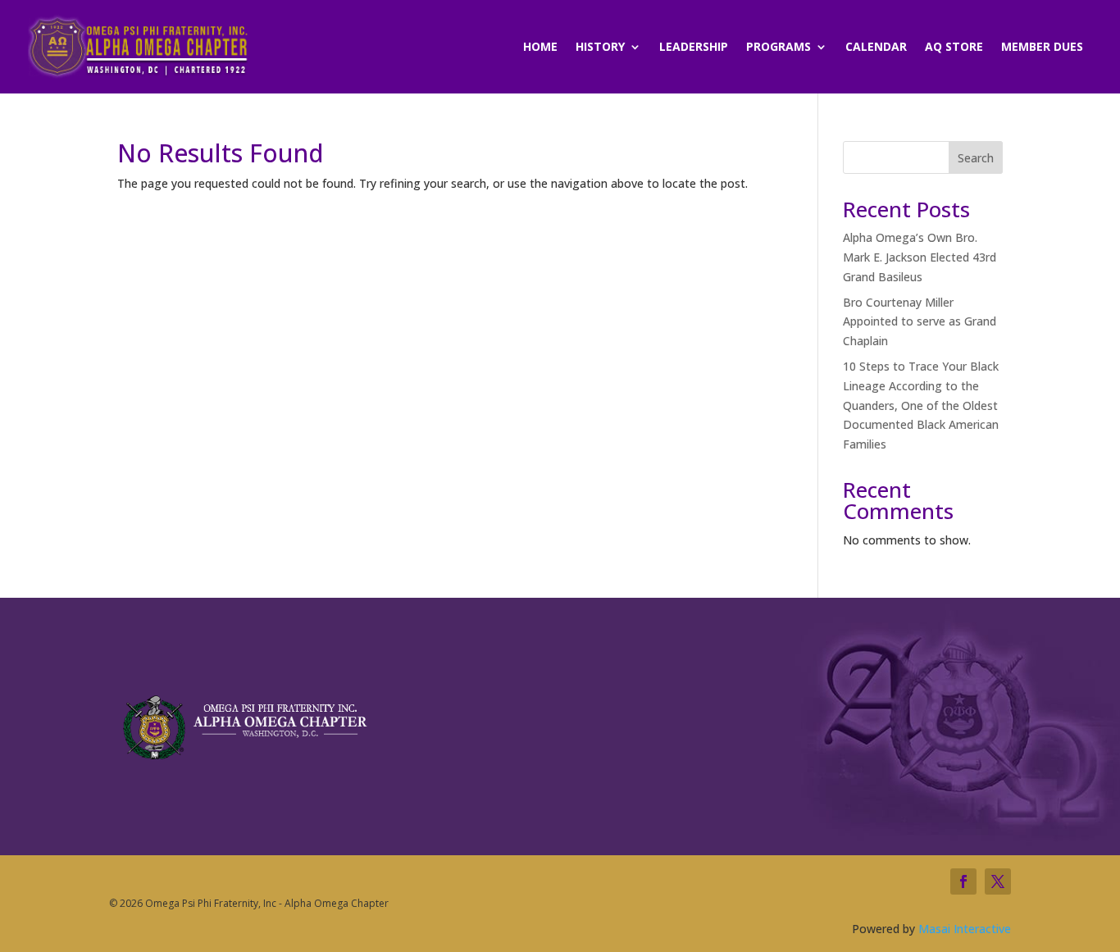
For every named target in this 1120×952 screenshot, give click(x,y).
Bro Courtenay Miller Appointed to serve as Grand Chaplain (919, 321)
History (600, 47)
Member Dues (1042, 47)
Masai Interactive (964, 928)
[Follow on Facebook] (963, 881)
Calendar (876, 47)
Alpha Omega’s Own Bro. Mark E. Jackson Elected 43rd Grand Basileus (919, 257)
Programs (778, 47)
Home (540, 47)
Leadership (693, 47)
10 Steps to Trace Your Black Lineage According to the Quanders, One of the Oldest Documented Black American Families (921, 405)
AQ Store (954, 47)
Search (976, 158)
